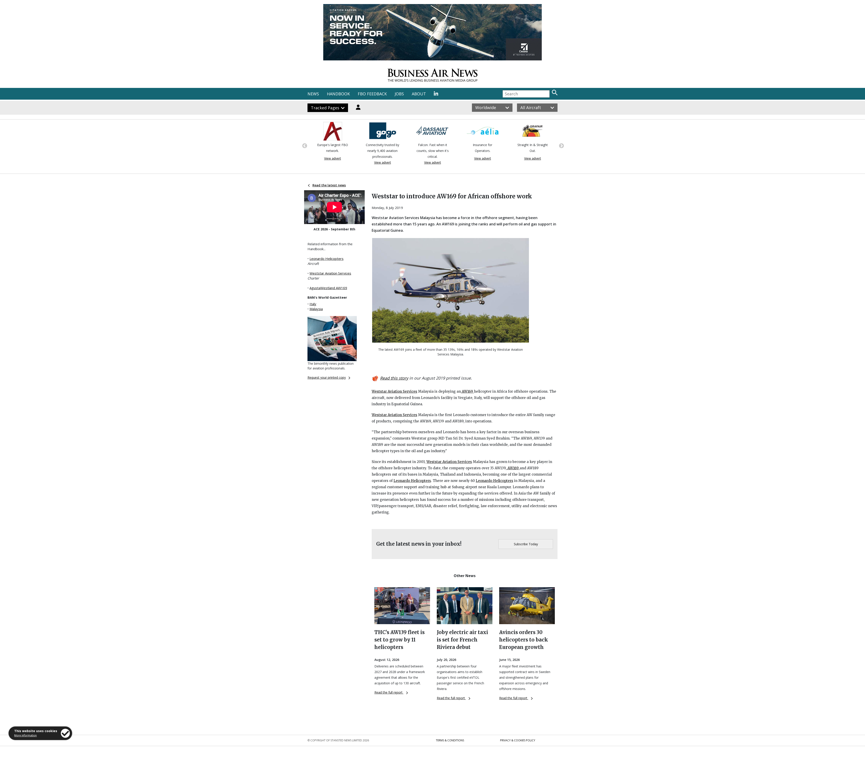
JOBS (399, 93)
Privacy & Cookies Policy (517, 740)
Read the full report (388, 692)
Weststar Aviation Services (330, 273)
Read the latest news (329, 185)
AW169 (467, 391)
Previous (304, 145)
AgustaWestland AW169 (328, 288)
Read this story (394, 378)
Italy (313, 304)
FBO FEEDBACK (372, 93)
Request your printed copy (326, 377)
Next (561, 145)
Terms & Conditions (450, 740)
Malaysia (316, 309)
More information (25, 735)
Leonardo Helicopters (327, 258)
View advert (332, 162)
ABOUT (419, 93)
